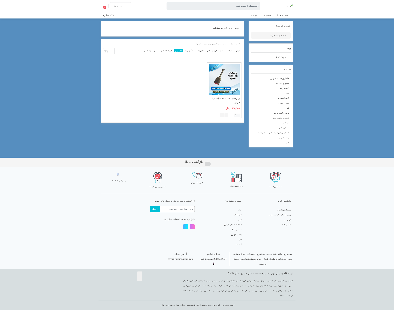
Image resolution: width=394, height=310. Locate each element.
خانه (239, 44)
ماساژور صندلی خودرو (280, 78)
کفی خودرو (284, 88)
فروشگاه (238, 215)
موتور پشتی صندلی (281, 83)
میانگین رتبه (189, 50)
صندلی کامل (284, 127)
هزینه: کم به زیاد (166, 50)
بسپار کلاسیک (280, 57)
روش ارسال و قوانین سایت (279, 215)
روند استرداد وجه (284, 210)
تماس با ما (286, 224)
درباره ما (287, 219)
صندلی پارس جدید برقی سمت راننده (273, 132)
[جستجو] (288, 35)
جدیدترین (178, 50)
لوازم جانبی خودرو (281, 113)
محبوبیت (200, 50)
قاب (287, 142)
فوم (287, 93)
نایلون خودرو (283, 103)
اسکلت (286, 123)
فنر (287, 108)
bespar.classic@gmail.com (180, 259)
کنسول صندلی (283, 98)
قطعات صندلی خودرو (280, 118)
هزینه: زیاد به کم (150, 50)
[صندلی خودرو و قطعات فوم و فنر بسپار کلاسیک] (290, 6)
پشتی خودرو (284, 137)
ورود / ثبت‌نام (118, 6)
